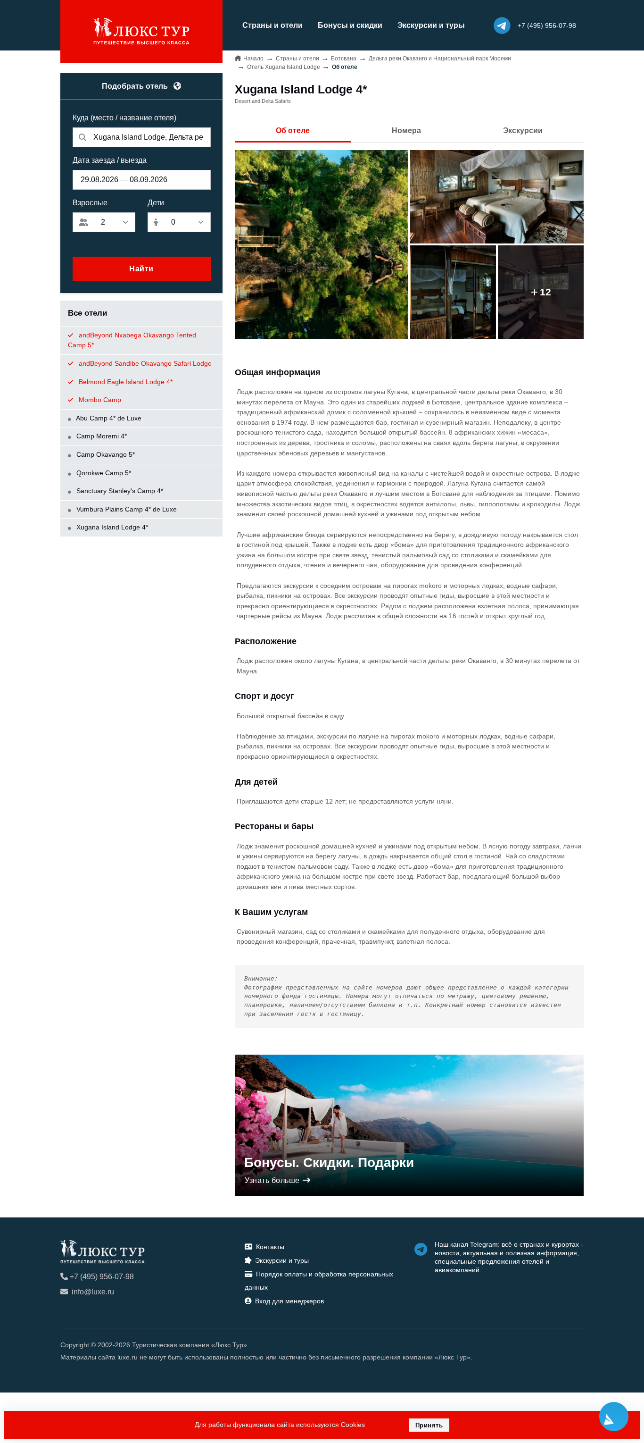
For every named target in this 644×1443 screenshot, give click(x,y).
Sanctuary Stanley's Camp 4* (118, 491)
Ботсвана (343, 58)
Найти (141, 269)
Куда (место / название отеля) (124, 118)
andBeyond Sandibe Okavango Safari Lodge (144, 363)
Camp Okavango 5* (104, 454)
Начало (253, 58)
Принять (429, 1425)
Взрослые (90, 203)
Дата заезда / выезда (110, 160)
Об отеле (293, 130)
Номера (406, 130)
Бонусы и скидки (350, 25)
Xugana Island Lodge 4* (111, 527)
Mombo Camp (99, 399)
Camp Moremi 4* (100, 436)
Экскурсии (523, 130)
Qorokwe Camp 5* (102, 473)
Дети (156, 203)
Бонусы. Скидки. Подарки (329, 1162)
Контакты (270, 1246)
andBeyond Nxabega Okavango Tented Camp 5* (132, 340)
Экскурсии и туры (431, 25)
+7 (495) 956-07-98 (102, 1277)
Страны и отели (272, 25)
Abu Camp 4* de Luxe (107, 418)
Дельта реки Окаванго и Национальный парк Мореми (440, 58)
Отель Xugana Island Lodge (283, 67)
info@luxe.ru (93, 1292)
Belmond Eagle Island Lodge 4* (125, 382)
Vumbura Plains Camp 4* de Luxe (125, 509)
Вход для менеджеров (289, 1301)
